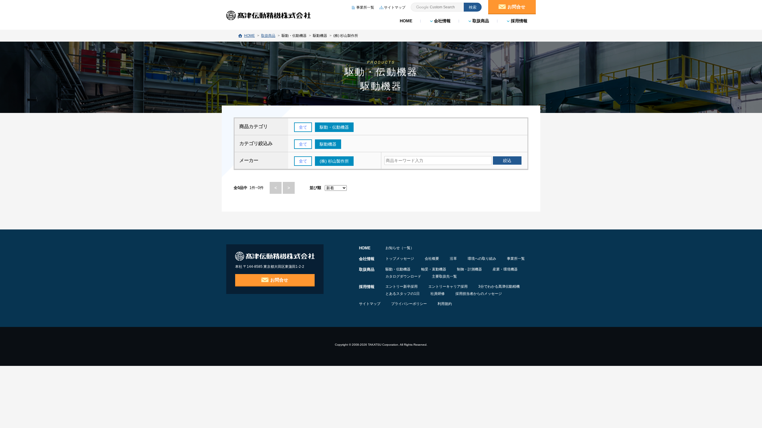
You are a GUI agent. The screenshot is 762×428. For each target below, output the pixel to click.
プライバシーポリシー (409, 304)
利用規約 (445, 304)
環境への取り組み (482, 259)
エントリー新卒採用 (401, 286)
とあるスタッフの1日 (402, 294)
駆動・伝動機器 (397, 269)
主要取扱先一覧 (444, 276)
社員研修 (437, 294)
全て (303, 127)
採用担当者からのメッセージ (478, 294)
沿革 (453, 259)
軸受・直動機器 (433, 269)
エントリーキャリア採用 (448, 286)
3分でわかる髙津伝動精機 (499, 286)
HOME (406, 20)
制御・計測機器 (469, 269)
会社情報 (442, 20)
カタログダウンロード (403, 276)
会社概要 (432, 259)
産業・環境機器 (505, 269)
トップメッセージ (399, 259)
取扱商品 (480, 20)
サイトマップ (369, 304)
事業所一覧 (516, 259)
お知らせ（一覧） (399, 248)
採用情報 (518, 20)
